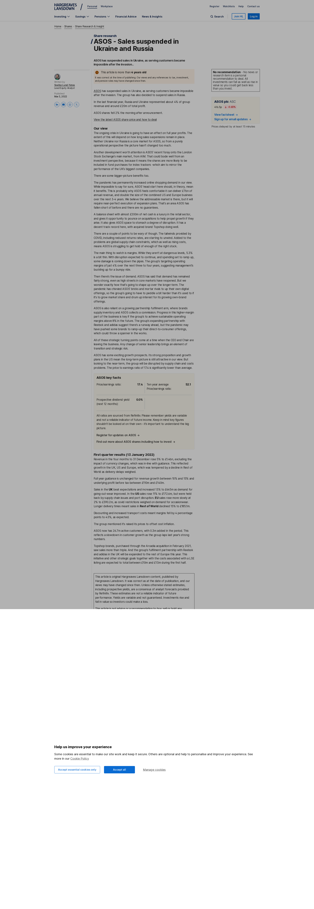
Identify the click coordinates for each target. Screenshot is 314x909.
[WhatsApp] (70, 104)
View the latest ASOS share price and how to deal (125, 119)
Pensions (100, 16)
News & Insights (152, 16)
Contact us (253, 6)
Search (219, 16)
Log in (254, 16)
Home (57, 26)
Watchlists (229, 6)
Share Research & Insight (89, 26)
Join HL (238, 16)
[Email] (63, 104)
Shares (68, 26)
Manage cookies (154, 769)
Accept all (119, 769)
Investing (60, 16)
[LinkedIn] (57, 104)
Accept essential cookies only (77, 769)
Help (241, 6)
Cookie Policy (79, 758)
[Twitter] (76, 104)
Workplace (107, 6)
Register (214, 6)
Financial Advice (126, 16)
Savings (80, 16)
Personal (92, 6)
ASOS (97, 91)
